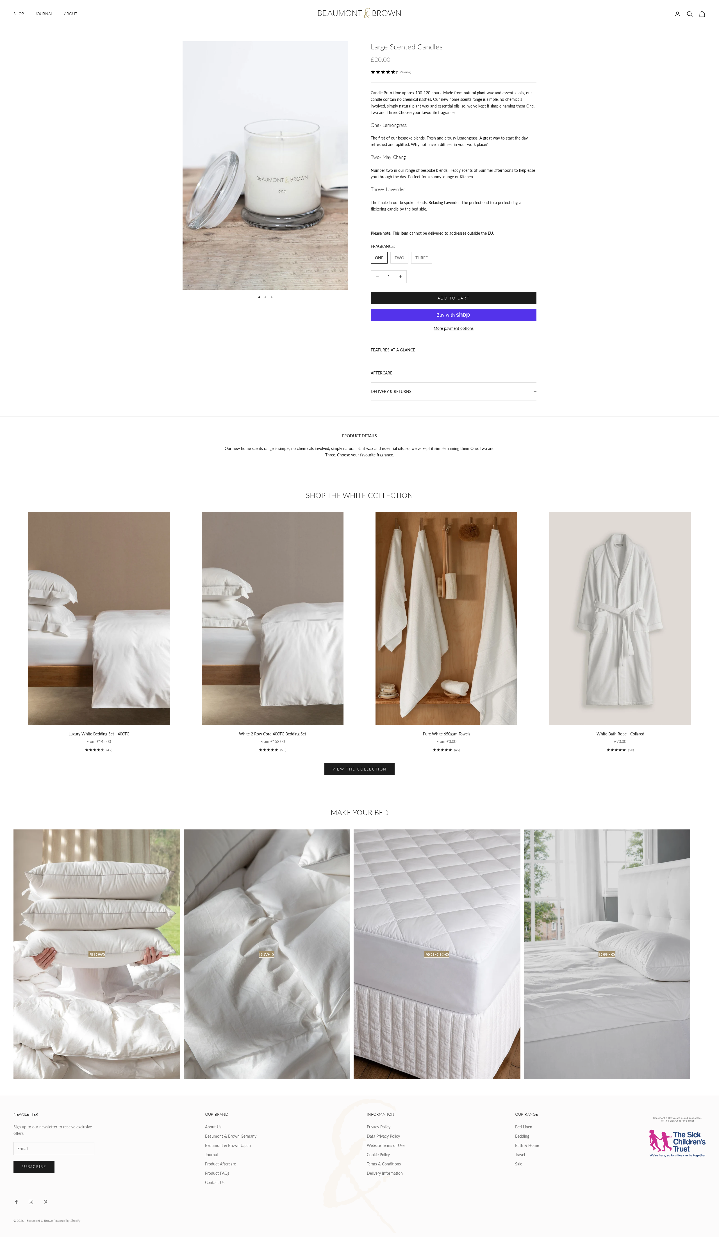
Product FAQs (217, 1173)
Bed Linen (523, 1126)
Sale (518, 1163)
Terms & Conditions (384, 1163)
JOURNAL (44, 13)
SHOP (18, 13)
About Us (213, 1126)
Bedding (522, 1136)
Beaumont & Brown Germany (230, 1136)
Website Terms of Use (385, 1145)
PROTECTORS (436, 954)
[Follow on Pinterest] (45, 1202)
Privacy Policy (378, 1126)
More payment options (454, 328)
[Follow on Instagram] (31, 1202)
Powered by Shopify (67, 1220)
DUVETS (266, 954)
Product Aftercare (220, 1163)
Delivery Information (385, 1173)
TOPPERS (607, 954)
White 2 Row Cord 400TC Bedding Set (272, 733)
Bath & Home (527, 1145)
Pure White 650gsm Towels (446, 733)
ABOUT (70, 13)
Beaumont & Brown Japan (228, 1145)
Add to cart (454, 298)
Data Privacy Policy (383, 1136)
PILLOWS (96, 954)
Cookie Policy (378, 1154)
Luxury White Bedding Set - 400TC (99, 733)
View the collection (359, 769)
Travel (520, 1154)
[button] (453, 72)
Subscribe (34, 1166)
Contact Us (214, 1182)
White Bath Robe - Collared (620, 733)
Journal (211, 1154)
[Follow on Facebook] (16, 1202)
